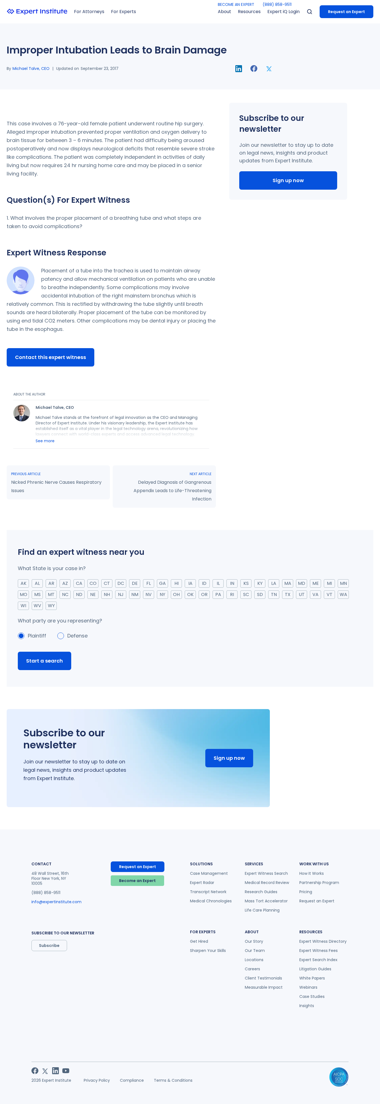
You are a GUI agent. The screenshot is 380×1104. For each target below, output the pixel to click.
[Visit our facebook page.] (34, 1070)
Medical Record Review (267, 882)
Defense (77, 635)
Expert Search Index (318, 959)
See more (45, 441)
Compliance (132, 1080)
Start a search (44, 660)
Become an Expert (137, 880)
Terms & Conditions (173, 1080)
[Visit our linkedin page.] (55, 1070)
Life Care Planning (262, 910)
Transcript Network (208, 891)
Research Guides (261, 891)
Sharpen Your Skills (208, 950)
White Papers (312, 978)
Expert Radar (202, 882)
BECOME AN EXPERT (236, 4)
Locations (254, 959)
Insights (306, 1005)
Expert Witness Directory (323, 941)
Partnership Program (319, 882)
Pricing (305, 891)
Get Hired (199, 941)
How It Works (311, 873)
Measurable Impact (264, 987)
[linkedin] (238, 68)
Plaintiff (37, 635)
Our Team (255, 950)
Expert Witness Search (266, 873)
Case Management (209, 873)
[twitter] (269, 68)
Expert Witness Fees (318, 950)
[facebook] (253, 68)
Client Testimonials (263, 978)
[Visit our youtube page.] (65, 1070)
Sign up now (288, 180)
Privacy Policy (97, 1080)
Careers (252, 968)
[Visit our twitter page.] (45, 1070)
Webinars (308, 987)
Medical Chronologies (211, 900)
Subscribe (49, 945)
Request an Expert (346, 11)
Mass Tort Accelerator (266, 900)
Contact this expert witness (50, 357)
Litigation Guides (315, 968)
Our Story (254, 941)
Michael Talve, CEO (31, 68)
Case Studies (312, 996)
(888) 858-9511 (277, 4)
